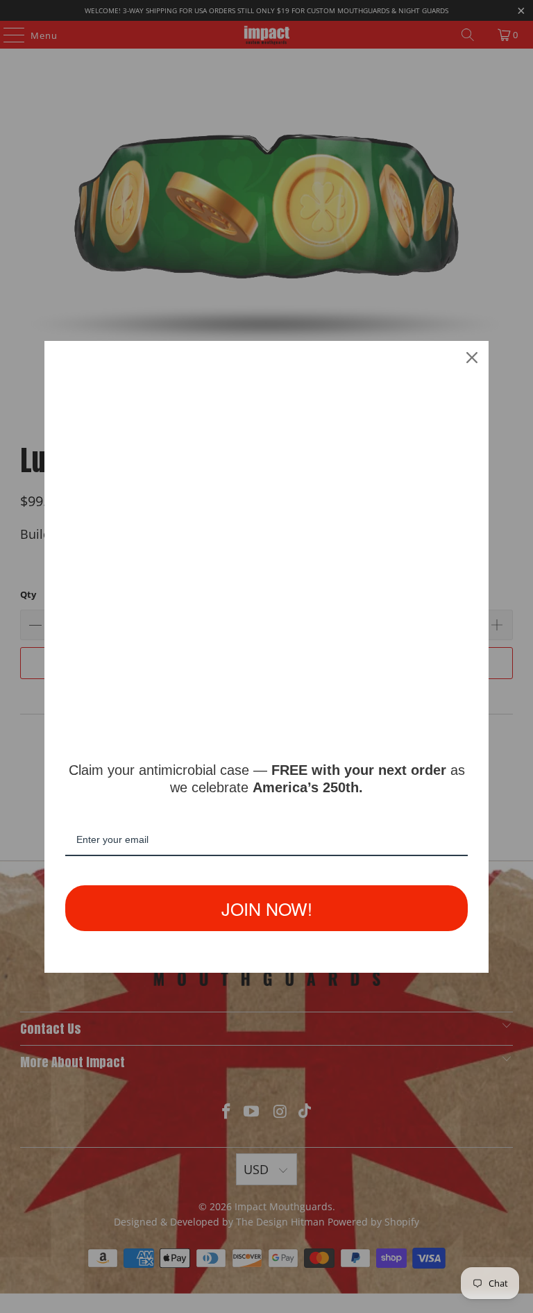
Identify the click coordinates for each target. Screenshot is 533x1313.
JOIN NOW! (266, 908)
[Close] (472, 357)
